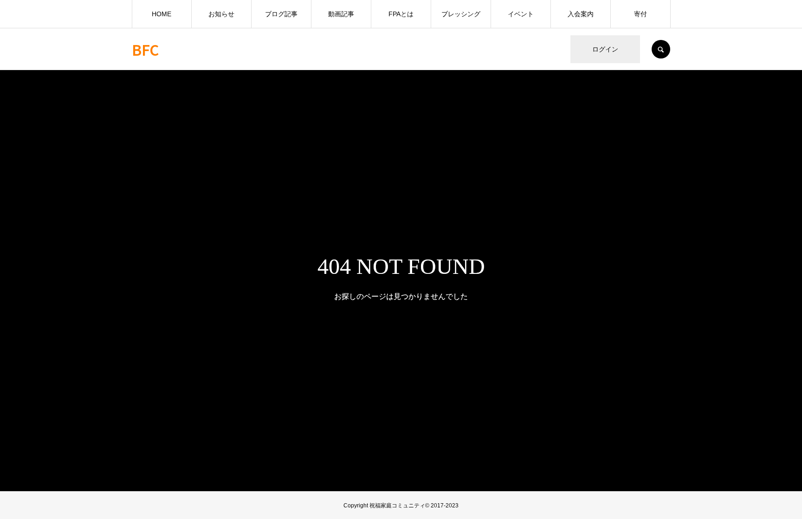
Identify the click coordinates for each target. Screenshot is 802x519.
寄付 (640, 14)
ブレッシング (460, 14)
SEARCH (661, 49)
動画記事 (341, 14)
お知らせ (221, 14)
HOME (161, 14)
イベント (521, 14)
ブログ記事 (281, 14)
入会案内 (581, 14)
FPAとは (401, 14)
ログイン (605, 49)
